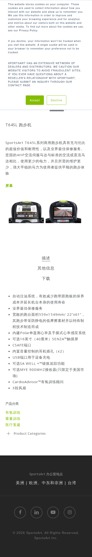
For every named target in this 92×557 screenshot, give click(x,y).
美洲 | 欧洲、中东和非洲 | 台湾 (46, 482)
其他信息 (46, 268)
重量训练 (13, 418)
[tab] (46, 258)
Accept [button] (35, 100)
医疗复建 (13, 424)
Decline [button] (56, 100)
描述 (46, 258)
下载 (46, 278)
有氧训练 (13, 412)
